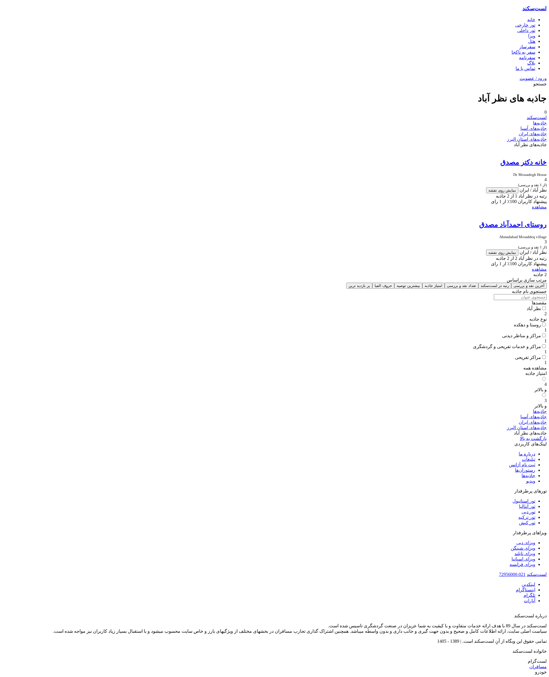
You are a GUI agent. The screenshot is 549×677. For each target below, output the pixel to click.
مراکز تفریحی (528, 357)
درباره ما (527, 453)
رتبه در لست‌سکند (495, 286)
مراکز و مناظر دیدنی (521, 335)
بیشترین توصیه (408, 286)
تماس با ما (525, 68)
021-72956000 (512, 574)
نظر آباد (534, 308)
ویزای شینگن (523, 548)
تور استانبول (523, 501)
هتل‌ (531, 41)
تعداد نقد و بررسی (461, 286)
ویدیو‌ (530, 481)
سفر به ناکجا (523, 52)
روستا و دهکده (527, 324)
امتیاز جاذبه (433, 286)
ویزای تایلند (524, 553)
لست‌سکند (534, 8)
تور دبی (528, 511)
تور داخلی (526, 30)
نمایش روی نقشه (502, 190)
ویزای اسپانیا (523, 559)
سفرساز (527, 46)
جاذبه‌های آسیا (533, 128)
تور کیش (527, 522)
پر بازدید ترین (359, 286)
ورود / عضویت (533, 78)
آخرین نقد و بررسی (529, 286)
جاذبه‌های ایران (533, 133)
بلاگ (531, 63)
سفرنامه (527, 57)
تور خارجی (525, 25)
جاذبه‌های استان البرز (527, 139)
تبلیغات (528, 459)
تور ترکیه (526, 517)
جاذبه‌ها (540, 122)
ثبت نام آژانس (522, 464)
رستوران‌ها (525, 470)
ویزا (531, 35)
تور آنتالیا (527, 506)
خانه (531, 19)
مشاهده (539, 206)
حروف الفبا (383, 286)
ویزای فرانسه (522, 564)
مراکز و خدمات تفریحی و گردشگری (507, 346)
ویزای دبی (525, 542)
